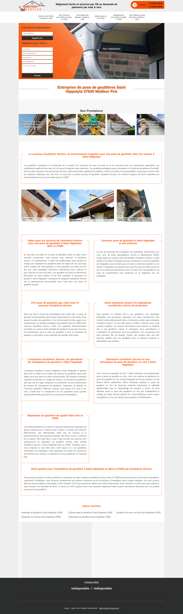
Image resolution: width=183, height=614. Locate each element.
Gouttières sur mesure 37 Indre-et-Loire (82, 17)
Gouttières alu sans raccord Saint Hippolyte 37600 (138, 513)
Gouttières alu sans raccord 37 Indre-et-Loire (137, 17)
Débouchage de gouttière (101, 17)
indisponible (156, 3)
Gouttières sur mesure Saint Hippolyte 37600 (41, 517)
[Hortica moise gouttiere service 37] (32, 6)
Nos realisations (111, 48)
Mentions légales (109, 608)
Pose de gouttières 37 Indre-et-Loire (46, 17)
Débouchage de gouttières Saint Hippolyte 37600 (90, 513)
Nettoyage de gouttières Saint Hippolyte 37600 (41, 513)
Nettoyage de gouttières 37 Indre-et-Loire (64, 17)
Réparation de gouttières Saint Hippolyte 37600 (90, 517)
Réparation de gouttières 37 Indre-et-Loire (119, 17)
